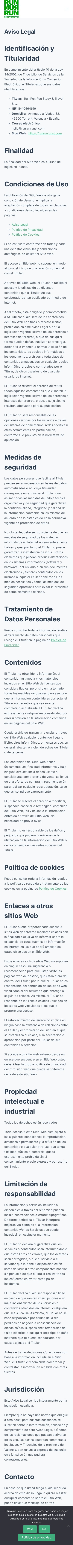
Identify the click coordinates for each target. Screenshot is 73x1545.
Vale (30, 1529)
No (44, 1529)
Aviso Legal (20, 224)
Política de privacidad (36, 1537)
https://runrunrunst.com (45, 133)
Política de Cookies (25, 234)
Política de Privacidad (27, 229)
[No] (68, 1526)
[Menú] (67, 9)
